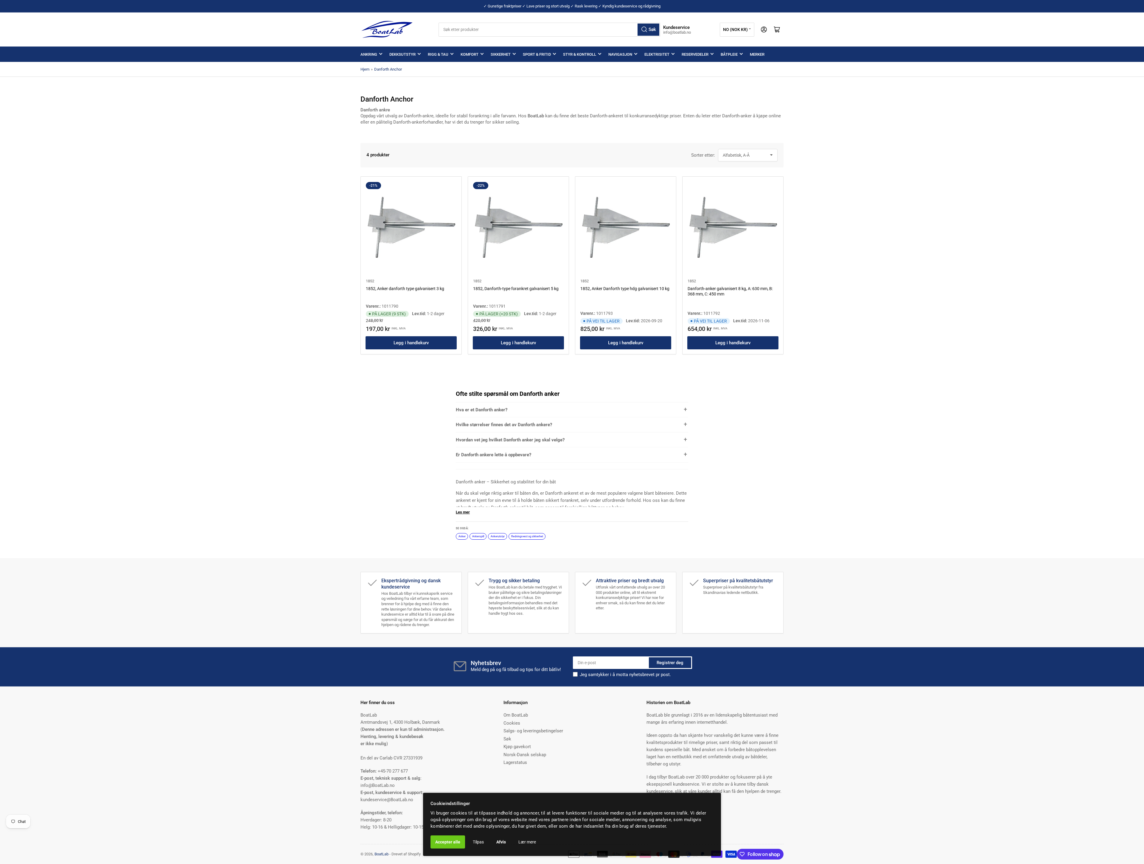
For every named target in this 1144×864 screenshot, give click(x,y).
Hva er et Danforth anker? (481, 409)
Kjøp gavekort (517, 746)
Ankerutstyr (498, 536)
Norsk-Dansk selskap (524, 754)
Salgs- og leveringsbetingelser (533, 731)
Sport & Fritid (537, 54)
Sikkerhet (501, 54)
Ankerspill (478, 536)
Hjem (364, 69)
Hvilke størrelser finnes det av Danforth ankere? (504, 424)
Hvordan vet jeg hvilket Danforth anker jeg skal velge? (510, 440)
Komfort (469, 54)
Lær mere (527, 842)
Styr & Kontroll (579, 54)
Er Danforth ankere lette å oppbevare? (493, 454)
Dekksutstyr (402, 54)
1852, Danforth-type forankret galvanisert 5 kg (516, 288)
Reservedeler (695, 54)
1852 (370, 281)
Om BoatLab (515, 715)
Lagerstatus (515, 762)
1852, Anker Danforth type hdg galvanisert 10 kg (624, 288)
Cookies (511, 723)
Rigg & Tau (438, 54)
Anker (462, 536)
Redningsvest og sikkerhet (527, 536)
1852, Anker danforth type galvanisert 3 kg (405, 288)
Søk (507, 739)
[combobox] (549, 30)
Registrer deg (670, 662)
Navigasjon (620, 54)
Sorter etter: (703, 155)
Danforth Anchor (388, 69)
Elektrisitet (656, 54)
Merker (757, 54)
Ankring (368, 54)
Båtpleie (729, 54)
